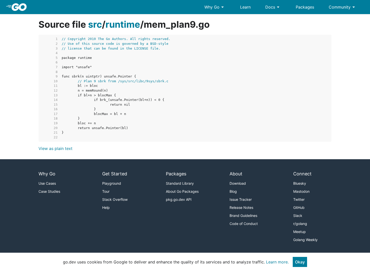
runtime (122, 24)
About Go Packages (182, 191)
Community (343, 7)
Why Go (215, 7)
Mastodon (301, 191)
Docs (273, 7)
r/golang (300, 223)
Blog (233, 191)
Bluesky (299, 183)
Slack (297, 215)
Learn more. (277, 261)
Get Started (114, 173)
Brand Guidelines (243, 215)
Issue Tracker (241, 199)
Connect (302, 173)
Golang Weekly (305, 240)
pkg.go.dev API (179, 199)
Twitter (299, 199)
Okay (300, 261)
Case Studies (49, 191)
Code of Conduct (244, 223)
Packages (305, 7)
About (236, 173)
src (95, 24)
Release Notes (241, 207)
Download (238, 183)
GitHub (299, 207)
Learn (245, 7)
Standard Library (180, 183)
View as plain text (55, 148)
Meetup (299, 231)
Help (106, 207)
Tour (105, 191)
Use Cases (47, 183)
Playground (111, 183)
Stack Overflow (115, 199)
